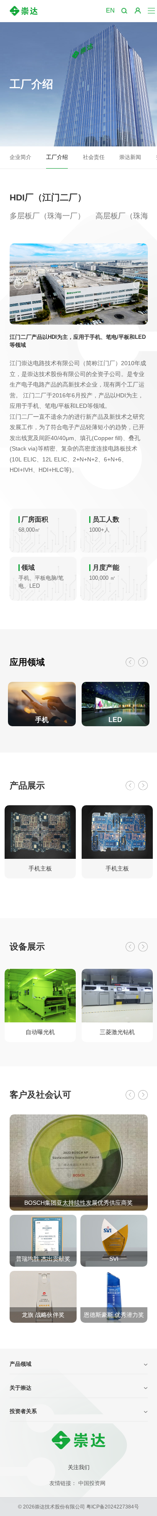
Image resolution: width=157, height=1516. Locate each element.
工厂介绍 (57, 157)
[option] (79, 284)
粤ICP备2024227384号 (112, 1507)
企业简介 (20, 157)
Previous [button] (18, 284)
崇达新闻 (130, 157)
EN (110, 10)
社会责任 (94, 157)
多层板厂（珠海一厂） (47, 216)
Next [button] (138, 284)
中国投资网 (92, 1483)
